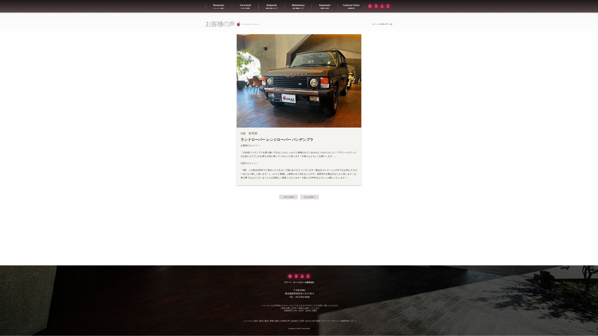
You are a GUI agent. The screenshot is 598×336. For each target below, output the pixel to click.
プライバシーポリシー (330, 321)
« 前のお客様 (288, 197)
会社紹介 (294, 321)
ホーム (374, 24)
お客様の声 (351, 6)
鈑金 (266, 321)
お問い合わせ (305, 321)
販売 (245, 6)
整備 (298, 6)
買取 (324, 6)
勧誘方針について (348, 321)
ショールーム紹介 (219, 6)
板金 (272, 6)
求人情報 (316, 321)
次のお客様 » (309, 197)
